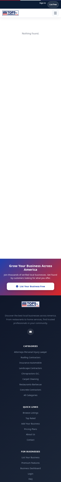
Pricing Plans (30, 429)
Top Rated (31, 418)
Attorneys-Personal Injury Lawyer (30, 352)
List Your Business (31, 457)
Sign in (43, 3)
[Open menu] (55, 13)
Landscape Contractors (30, 368)
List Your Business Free (32, 286)
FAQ (31, 479)
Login (30, 473)
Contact (30, 439)
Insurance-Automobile (30, 362)
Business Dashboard (30, 468)
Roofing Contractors (30, 357)
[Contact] (30, 332)
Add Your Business (30, 423)
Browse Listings (30, 412)
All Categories (30, 395)
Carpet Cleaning (31, 379)
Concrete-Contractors (30, 389)
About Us (30, 434)
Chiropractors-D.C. (30, 373)
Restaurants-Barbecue (30, 384)
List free (53, 4)
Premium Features (30, 462)
